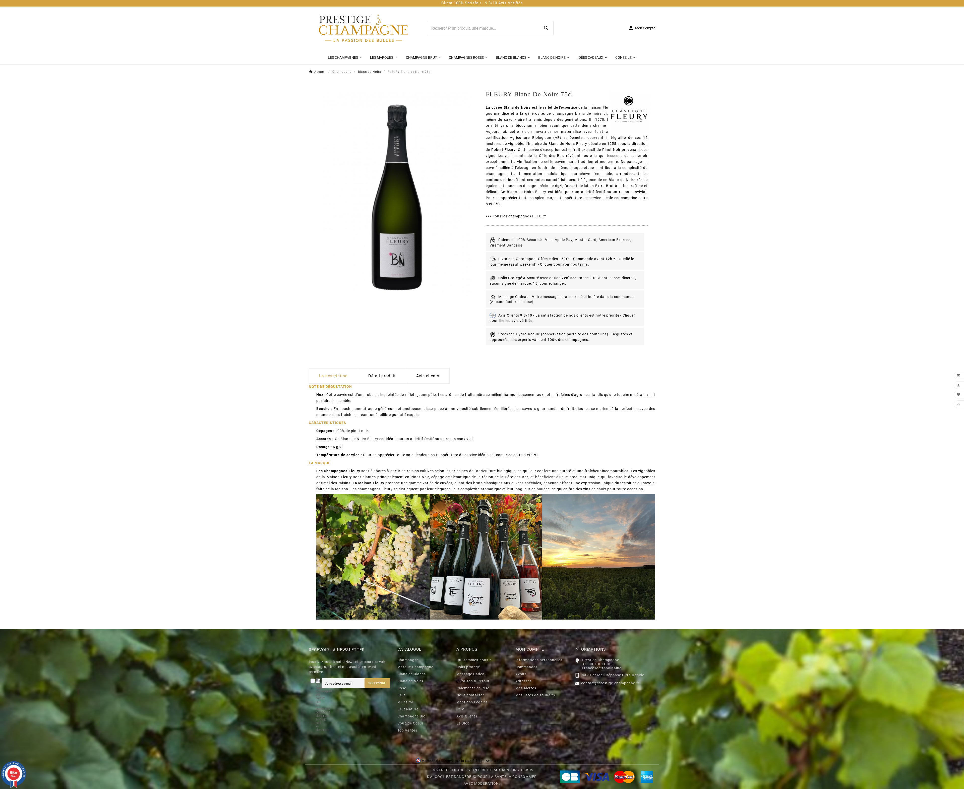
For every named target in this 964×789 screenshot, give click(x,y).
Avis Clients (466, 716)
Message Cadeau (471, 674)
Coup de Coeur (410, 723)
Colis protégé (468, 667)
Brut (401, 695)
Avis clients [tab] (427, 376)
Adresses (523, 681)
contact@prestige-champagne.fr (610, 683)
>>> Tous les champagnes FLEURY (516, 216)
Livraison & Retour (473, 681)
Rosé (401, 688)
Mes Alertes (525, 688)
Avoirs (521, 674)
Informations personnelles (538, 660)
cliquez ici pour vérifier (529, 761)
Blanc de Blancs (411, 674)
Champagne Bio (411, 716)
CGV (460, 709)
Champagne (408, 660)
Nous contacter (470, 695)
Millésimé (405, 702)
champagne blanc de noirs (577, 113)
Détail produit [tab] (382, 376)
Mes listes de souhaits (535, 695)
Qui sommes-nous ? (473, 660)
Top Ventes (407, 730)
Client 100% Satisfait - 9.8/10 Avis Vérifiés (482, 3)
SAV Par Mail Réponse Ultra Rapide (613, 675)
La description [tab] (333, 376)
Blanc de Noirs (410, 681)
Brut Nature (407, 709)
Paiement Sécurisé (472, 688)
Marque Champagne (415, 667)
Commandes (526, 667)
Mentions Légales (472, 702)
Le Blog (463, 723)
